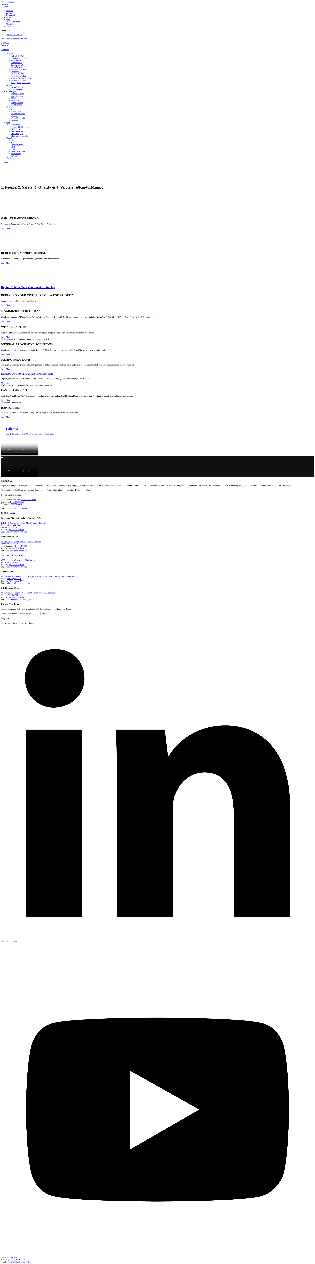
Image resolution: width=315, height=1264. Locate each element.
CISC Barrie (16, 129)
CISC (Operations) (13, 22)
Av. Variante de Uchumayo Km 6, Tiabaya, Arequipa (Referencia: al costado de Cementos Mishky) (39, 576)
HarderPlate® (16, 63)
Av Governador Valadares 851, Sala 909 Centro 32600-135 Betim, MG (28, 593)
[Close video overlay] (2, 457)
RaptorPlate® (16, 60)
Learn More (5, 228)
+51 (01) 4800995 (14, 579)
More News (5, 383)
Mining (13, 109)
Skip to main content (9, 2)
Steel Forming (16, 105)
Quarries (14, 116)
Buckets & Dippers (18, 80)
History (14, 140)
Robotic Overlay (17, 94)
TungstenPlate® (17, 65)
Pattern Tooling (17, 103)
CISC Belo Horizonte (19, 136)
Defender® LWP (17, 56)
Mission (14, 142)
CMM (13, 98)
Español (4, 6)
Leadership (15, 149)
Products (9, 11)
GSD (13, 147)
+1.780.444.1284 (18, 502)
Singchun (19, 1262)
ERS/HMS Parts (17, 74)
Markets (9, 17)
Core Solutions (16, 89)
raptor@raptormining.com (17, 39)
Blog (8, 19)
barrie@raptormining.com (17, 550)
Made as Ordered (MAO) (21, 78)
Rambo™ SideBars (18, 69)
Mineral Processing (18, 76)
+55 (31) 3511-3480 (15, 595)
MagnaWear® (16, 67)
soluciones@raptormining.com (18, 583)
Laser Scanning (17, 96)
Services (9, 13)
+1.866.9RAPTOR (14, 35)
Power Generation (18, 114)
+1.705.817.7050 (20, 546)
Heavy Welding (17, 87)
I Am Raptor (11, 26)
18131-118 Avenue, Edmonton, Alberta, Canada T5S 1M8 (23, 523)
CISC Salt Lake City (19, 131)
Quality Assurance (18, 151)
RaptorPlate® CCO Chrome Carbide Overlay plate (27, 374)
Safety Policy (16, 154)
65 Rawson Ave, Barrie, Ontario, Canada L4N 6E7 (21, 541)
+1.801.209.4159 (13, 562)
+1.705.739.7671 (13, 544)
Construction (16, 111)
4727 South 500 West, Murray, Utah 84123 (18, 560)
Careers (14, 156)
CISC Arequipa (17, 134)
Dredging (14, 120)
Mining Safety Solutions (20, 83)
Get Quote (5, 43)
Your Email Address (9, 613)
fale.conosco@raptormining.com (19, 599)
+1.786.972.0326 (15, 504)
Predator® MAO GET (19, 58)
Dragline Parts (16, 71)
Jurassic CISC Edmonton (20, 127)
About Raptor (11, 24)
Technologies (11, 15)
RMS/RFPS (15, 100)
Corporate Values (17, 145)
